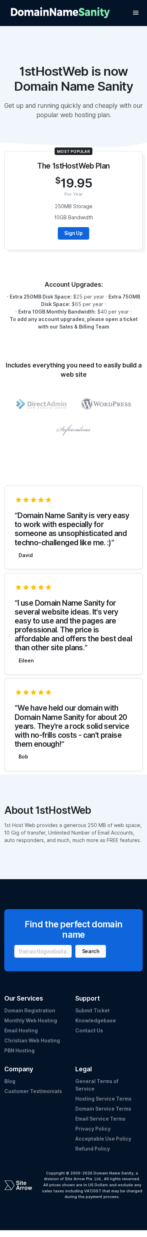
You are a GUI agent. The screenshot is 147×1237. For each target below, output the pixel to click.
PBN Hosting (19, 1050)
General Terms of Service (96, 1085)
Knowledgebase (95, 1020)
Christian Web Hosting (32, 1040)
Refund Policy (92, 1149)
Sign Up (73, 233)
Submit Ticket (92, 1010)
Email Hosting (21, 1030)
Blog (9, 1081)
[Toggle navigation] (136, 12)
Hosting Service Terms (103, 1099)
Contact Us (89, 1030)
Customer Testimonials (33, 1091)
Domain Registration (29, 1010)
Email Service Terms (100, 1119)
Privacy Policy (93, 1129)
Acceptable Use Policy (103, 1139)
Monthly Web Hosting (30, 1020)
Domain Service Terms (103, 1109)
